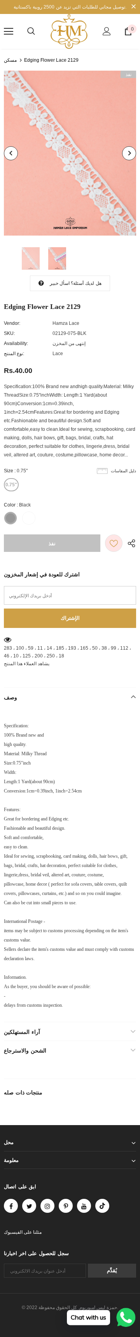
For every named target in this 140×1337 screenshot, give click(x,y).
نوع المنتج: (14, 353)
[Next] (129, 153)
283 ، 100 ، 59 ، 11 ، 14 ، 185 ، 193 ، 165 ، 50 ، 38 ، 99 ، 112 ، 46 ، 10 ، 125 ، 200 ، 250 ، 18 (67, 652)
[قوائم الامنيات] (113, 543)
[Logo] (69, 31)
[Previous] (11, 153)
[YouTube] (84, 1206)
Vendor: (12, 323)
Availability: (16, 343)
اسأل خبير (60, 283)
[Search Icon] (31, 31)
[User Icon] (107, 31)
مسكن (10, 60)
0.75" (11, 484)
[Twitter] (29, 1206)
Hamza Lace (65, 323)
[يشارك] (129, 543)
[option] (70, 153)
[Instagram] (47, 1206)
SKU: (9, 333)
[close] (133, 7)
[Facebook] (11, 1206)
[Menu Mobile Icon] (8, 31)
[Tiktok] (102, 1206)
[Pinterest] (66, 1206)
